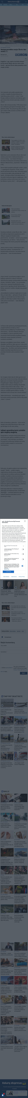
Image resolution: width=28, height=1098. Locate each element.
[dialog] (14, 549)
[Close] (25, 521)
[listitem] (14, 546)
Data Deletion (6, 576)
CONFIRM (8, 571)
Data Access (14, 576)
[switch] (23, 549)
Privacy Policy (22, 576)
